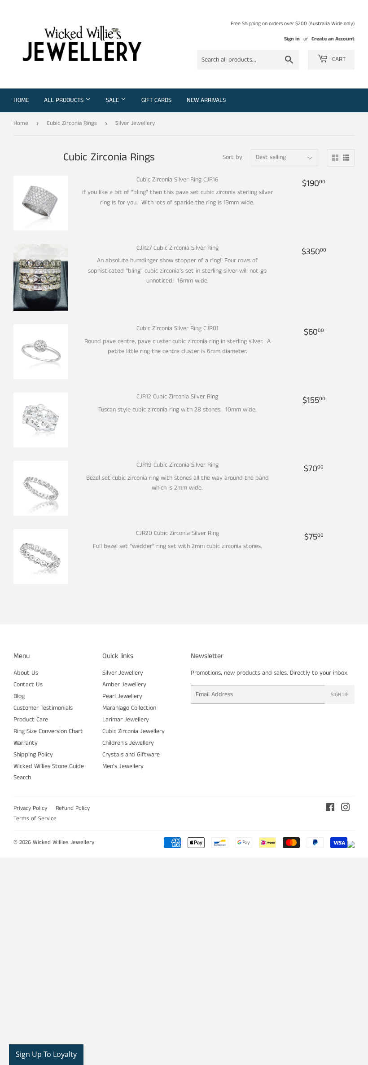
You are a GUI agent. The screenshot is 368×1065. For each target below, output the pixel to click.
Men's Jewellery (123, 766)
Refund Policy (73, 808)
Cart (338, 59)
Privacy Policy (30, 808)
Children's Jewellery (128, 742)
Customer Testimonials (43, 707)
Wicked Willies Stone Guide (48, 766)
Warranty (25, 742)
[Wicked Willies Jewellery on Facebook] (330, 808)
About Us (25, 672)
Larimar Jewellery (125, 719)
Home (21, 100)
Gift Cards (156, 100)
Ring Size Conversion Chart (48, 731)
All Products (64, 100)
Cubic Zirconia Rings (72, 123)
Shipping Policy (33, 754)
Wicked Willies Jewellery (63, 842)
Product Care (30, 719)
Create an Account (333, 39)
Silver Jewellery (122, 672)
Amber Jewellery (124, 684)
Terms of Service (35, 818)
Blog (19, 696)
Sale (113, 100)
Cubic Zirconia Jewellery (133, 731)
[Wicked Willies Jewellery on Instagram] (345, 808)
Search (22, 777)
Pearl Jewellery (122, 696)
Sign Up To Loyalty (46, 1054)
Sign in (292, 39)
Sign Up (340, 694)
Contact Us (28, 684)
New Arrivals (206, 100)
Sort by (232, 157)
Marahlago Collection (129, 707)
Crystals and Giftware (131, 754)
